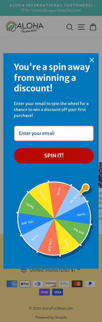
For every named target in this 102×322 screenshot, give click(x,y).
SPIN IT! (54, 155)
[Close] (92, 60)
